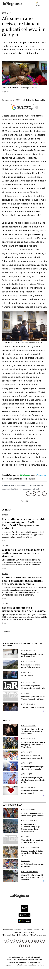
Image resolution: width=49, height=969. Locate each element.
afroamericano (8, 485)
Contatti (36, 930)
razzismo (27, 489)
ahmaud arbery (21, 485)
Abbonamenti (8, 930)
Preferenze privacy (39, 935)
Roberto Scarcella (35, 100)
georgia (40, 485)
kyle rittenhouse (16, 489)
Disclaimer (18, 930)
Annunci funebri (28, 932)
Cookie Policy (23, 935)
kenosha (5, 489)
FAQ (42, 930)
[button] (7, 941)
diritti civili (32, 485)
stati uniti (35, 489)
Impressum (28, 930)
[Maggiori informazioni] (36, 108)
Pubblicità (17, 932)
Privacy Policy (9, 935)
